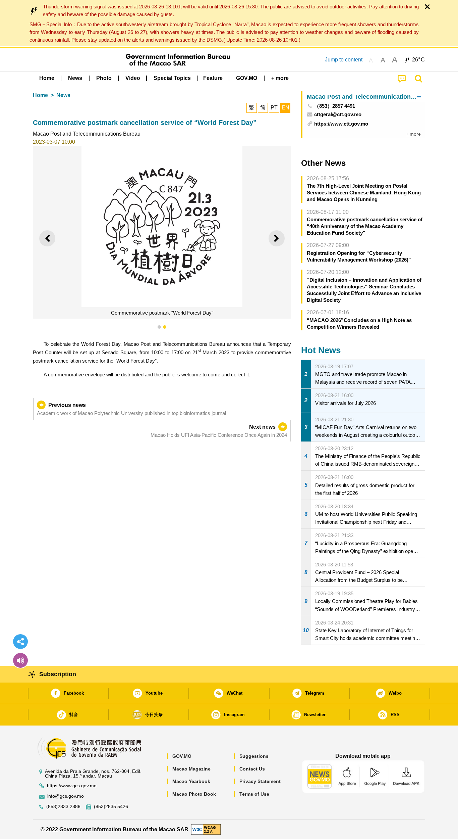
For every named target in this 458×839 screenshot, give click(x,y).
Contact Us (252, 769)
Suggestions (254, 756)
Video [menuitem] (132, 78)
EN (285, 107)
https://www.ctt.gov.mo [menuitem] (341, 124)
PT (274, 107)
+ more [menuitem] (413, 134)
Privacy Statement (260, 781)
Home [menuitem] (46, 78)
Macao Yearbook (191, 781)
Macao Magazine (191, 769)
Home (40, 95)
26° (418, 59)
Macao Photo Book (194, 794)
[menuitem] (75, 78)
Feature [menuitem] (213, 78)
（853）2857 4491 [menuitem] (334, 105)
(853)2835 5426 (111, 806)
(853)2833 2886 (63, 806)
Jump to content (343, 59)
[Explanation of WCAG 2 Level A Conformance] (206, 829)
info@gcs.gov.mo (65, 796)
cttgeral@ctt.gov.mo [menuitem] (337, 114)
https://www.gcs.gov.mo (72, 785)
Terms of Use (254, 794)
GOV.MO (181, 756)
